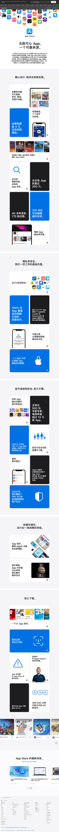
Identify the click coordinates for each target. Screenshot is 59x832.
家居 (2, 814)
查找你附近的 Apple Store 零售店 (10, 827)
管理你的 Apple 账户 (16, 804)
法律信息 (29, 830)
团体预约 (25, 808)
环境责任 (47, 807)
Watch (2, 810)
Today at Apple (26, 807)
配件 (2, 817)
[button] (40, 2)
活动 (47, 821)
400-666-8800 (24, 827)
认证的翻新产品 (26, 813)
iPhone (2, 808)
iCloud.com (14, 807)
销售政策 (25, 830)
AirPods (2, 813)
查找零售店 (25, 804)
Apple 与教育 (37, 809)
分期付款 (25, 816)
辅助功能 (47, 804)
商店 (2, 804)
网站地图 (33, 830)
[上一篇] (28, 788)
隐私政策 (18, 830)
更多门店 (17, 827)
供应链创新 (48, 810)
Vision (2, 811)
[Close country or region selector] (57, 2)
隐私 (47, 808)
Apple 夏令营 (26, 810)
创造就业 (47, 818)
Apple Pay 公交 (3, 824)
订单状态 (25, 817)
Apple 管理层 (48, 815)
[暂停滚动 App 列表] (56, 743)
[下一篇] (31, 788)
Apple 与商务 (37, 804)
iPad (2, 807)
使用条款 (22, 830)
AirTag (2, 816)
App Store (4, 8)
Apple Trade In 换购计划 (27, 814)
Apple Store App (26, 811)
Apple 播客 (14, 812)
